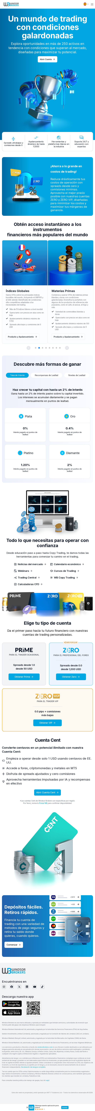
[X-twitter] (19, 987)
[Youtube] (35, 987)
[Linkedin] (27, 987)
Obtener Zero (69, 676)
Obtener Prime (22, 676)
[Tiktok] (42, 987)
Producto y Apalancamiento (21, 337)
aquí (47, 1080)
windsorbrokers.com (44, 1047)
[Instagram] (4, 987)
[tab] (17, 375)
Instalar (65, 1107)
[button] (92, 4)
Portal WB (43, 803)
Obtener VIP (45, 722)
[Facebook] (12, 987)
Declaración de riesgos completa (33, 1067)
